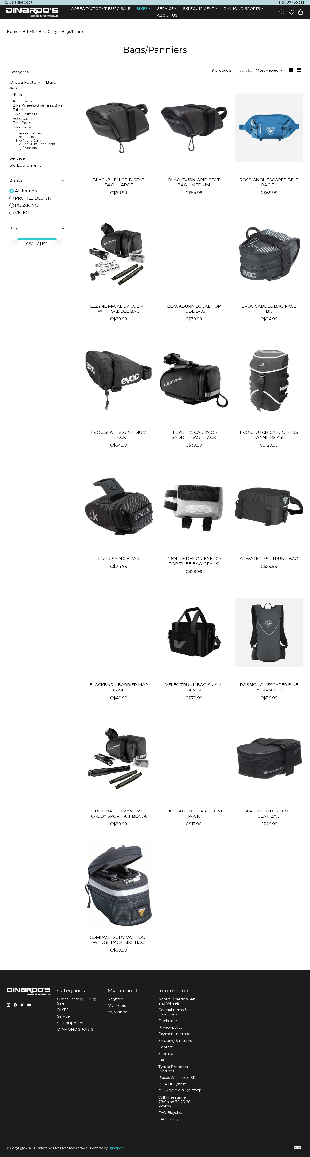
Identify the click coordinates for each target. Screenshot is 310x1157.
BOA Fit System (172, 1084)
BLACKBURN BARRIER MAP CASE (118, 687)
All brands (26, 190)
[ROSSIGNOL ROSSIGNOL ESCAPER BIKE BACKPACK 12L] (269, 632)
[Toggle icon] (281, 12)
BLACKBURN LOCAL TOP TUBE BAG (194, 308)
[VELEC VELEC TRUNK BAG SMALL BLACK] (194, 632)
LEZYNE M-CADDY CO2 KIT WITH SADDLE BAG (118, 308)
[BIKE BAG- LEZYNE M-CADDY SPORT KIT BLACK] (119, 759)
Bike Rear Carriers (29, 133)
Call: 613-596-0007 (18, 2)
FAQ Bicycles (170, 1113)
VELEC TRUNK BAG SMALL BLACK (194, 687)
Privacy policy (170, 1027)
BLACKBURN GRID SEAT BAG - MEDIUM (194, 182)
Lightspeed (116, 1148)
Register (115, 999)
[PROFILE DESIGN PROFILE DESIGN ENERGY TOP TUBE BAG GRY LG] (194, 506)
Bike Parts (22, 123)
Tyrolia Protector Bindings (173, 1069)
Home (12, 32)
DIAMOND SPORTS (75, 1029)
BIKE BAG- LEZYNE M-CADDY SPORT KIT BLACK (119, 813)
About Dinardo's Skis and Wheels (176, 1001)
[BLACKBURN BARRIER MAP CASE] (119, 632)
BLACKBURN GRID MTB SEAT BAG (269, 813)
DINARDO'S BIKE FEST (179, 1091)
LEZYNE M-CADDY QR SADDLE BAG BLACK (193, 435)
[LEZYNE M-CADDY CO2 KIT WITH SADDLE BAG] (119, 253)
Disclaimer (167, 1021)
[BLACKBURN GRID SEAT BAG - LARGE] (119, 127)
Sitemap (165, 1054)
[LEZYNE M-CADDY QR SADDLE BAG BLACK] (194, 380)
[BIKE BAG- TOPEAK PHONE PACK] (194, 759)
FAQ (162, 1060)
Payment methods (175, 1034)
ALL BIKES (22, 101)
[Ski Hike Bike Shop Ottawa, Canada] (32, 12)
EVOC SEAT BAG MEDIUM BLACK (119, 435)
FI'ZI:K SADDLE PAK (118, 558)
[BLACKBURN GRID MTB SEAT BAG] (269, 759)
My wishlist (117, 1012)
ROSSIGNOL (28, 205)
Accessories (23, 118)
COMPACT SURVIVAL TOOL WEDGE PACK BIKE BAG (119, 940)
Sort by (246, 70)
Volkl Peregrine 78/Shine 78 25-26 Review (174, 1101)
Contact (165, 1047)
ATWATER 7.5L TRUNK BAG (269, 558)
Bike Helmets (25, 114)
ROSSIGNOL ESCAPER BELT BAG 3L (269, 182)
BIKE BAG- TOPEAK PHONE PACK (194, 813)
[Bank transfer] (297, 1148)
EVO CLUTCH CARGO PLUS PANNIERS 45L (269, 435)
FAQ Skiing (168, 1119)
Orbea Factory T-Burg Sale (100, 8)
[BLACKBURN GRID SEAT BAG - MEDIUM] (194, 127)
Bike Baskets (25, 137)
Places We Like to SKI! (177, 1077)
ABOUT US (167, 15)
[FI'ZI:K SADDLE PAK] (119, 506)
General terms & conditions (172, 1012)
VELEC (22, 212)
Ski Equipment (25, 165)
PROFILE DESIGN (33, 198)
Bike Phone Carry (28, 140)
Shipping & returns (175, 1040)
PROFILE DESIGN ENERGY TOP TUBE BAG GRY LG (194, 561)
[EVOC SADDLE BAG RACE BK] (269, 253)
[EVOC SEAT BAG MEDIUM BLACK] (119, 380)
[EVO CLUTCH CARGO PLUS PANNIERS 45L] (269, 380)
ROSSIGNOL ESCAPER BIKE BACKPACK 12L (269, 687)
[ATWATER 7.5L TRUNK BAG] (269, 506)
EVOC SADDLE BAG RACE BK (269, 308)
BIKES (28, 32)
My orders (117, 1005)
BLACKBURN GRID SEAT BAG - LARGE (119, 182)
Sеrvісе (17, 158)
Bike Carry (48, 32)
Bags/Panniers (26, 148)
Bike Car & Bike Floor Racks (35, 144)
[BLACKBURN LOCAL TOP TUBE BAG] (194, 253)
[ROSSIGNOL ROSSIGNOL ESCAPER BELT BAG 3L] (269, 127)
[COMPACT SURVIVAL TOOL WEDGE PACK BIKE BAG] (119, 885)
